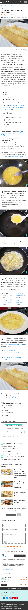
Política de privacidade (7, 608)
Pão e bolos (7, 6)
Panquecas (13, 6)
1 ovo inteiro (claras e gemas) (14, 118)
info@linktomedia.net (8, 569)
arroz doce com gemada (16, 157)
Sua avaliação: (14, 549)
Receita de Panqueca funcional (20, 501)
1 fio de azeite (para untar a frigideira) (12, 123)
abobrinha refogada (19, 294)
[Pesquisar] (26, 2)
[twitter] (7, 598)
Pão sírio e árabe (19, 429)
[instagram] (10, 598)
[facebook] (3, 598)
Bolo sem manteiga (8, 441)
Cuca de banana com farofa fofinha (12, 459)
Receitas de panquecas (18, 398)
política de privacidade (7, 555)
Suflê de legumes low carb (11, 350)
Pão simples (9, 426)
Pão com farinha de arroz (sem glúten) (13, 444)
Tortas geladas (18, 426)
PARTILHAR (21, 3)
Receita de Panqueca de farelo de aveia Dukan (20, 494)
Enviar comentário (20, 556)
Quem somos (21, 604)
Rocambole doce (8, 429)
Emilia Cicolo (7, 17)
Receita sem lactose (11, 107)
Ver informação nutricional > (14, 127)
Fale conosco (5, 606)
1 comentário (20, 15)
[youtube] (13, 598)
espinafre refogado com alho (21, 301)
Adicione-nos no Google (20, 50)
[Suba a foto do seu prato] (19, 514)
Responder (4, 585)
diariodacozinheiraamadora (15, 345)
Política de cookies (17, 608)
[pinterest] (16, 598)
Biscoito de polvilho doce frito (11, 454)
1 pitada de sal (10, 120)
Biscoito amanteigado (18, 432)
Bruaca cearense (7, 451)
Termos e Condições (13, 606)
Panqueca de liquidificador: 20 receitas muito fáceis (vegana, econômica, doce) (20, 474)
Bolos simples (7, 432)
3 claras (8, 115)
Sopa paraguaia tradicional (10, 449)
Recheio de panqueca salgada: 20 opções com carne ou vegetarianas (20, 485)
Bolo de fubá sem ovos (9, 446)
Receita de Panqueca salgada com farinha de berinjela (13, 133)
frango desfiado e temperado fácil (7, 301)
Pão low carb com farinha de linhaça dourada (13, 354)
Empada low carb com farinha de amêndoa (12, 358)
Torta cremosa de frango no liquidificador (13, 457)
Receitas (2, 6)
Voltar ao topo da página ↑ (14, 589)
